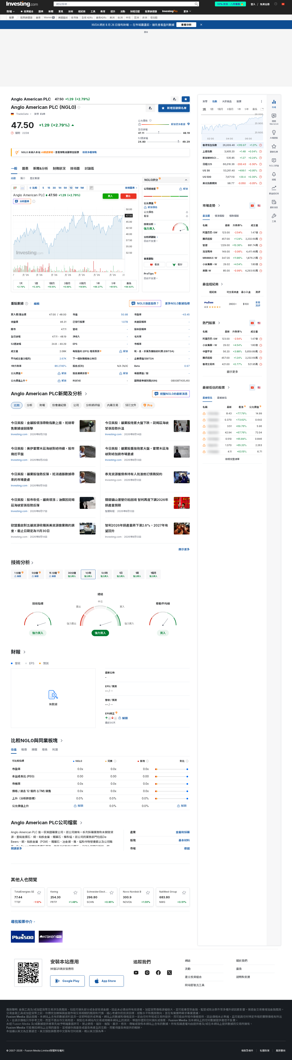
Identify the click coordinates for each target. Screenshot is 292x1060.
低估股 (154, 17)
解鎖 (80, 805)
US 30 (206, 170)
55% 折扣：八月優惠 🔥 (230, 4)
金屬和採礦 (183, 832)
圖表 (25, 168)
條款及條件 (247, 1050)
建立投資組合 (193, 977)
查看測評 (257, 304)
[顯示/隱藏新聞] (91, 188)
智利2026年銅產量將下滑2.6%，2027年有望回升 (136, 528)
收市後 (74, 17)
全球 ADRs (87, 17)
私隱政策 (264, 1050)
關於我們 (241, 960)
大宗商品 (227, 101)
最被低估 (207, 397)
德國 (187, 848)
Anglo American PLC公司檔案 (44, 822)
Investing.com (19, 434)
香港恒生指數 (210, 145)
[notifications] (276, 4)
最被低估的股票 (214, 387)
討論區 (89, 168)
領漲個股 (219, 215)
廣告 (239, 968)
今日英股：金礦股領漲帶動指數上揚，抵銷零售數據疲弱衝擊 (42, 425)
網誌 (187, 960)
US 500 (207, 176)
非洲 (144, 17)
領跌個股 (234, 215)
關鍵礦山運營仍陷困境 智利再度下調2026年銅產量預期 (136, 502)
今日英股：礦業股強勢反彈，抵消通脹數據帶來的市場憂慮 (42, 477)
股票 (11, 17)
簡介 (22, 178)
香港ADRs (101, 17)
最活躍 (206, 215)
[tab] (19, 574)
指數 (214, 101)
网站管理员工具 (194, 985)
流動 (187, 968)
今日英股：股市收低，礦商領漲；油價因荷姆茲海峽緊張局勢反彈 (42, 502)
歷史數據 (35, 178)
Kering (54, 891)
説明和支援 (243, 977)
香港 (38, 17)
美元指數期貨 (210, 183)
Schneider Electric (97, 891)
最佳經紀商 (211, 284)
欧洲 (120, 17)
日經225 (207, 164)
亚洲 (136, 17)
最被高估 (222, 397)
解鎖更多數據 (178, 124)
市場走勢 (209, 206)
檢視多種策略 (89, 152)
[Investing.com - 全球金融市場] (22, 4)
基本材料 (184, 840)
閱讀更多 (16, 848)
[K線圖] (15, 188)
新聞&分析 (40, 168)
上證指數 (207, 151)
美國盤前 (63, 17)
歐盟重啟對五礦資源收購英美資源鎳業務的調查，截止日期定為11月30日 (42, 528)
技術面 (75, 168)
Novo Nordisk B (132, 891)
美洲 (112, 17)
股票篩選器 (151, 11)
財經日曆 (135, 11)
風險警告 (280, 1050)
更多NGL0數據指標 (177, 303)
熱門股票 (209, 323)
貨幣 (205, 101)
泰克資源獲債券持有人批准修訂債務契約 (133, 474)
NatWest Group (168, 891)
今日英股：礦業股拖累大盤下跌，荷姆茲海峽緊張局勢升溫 (137, 425)
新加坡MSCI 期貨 (212, 157)
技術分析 (20, 562)
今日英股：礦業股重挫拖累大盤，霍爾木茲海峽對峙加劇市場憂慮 (137, 451)
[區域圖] (22, 188)
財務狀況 (59, 168)
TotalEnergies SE (24, 891)
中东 (128, 17)
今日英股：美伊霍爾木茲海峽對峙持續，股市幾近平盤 (42, 451)
